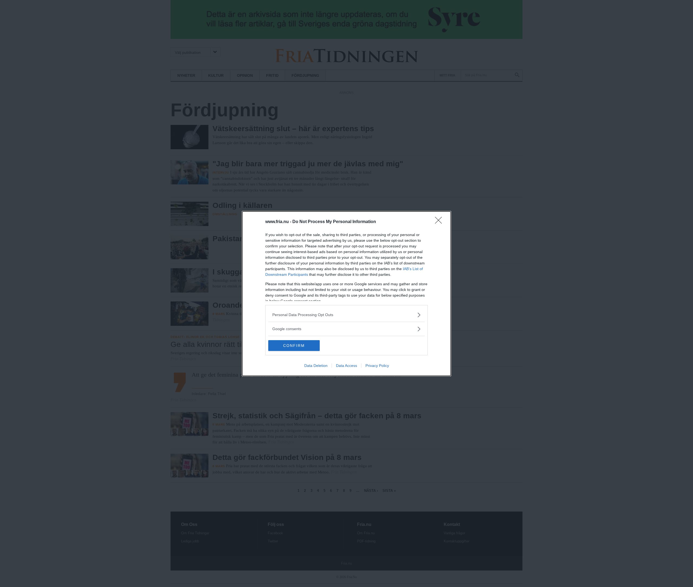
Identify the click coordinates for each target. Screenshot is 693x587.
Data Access (346, 365)
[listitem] (346, 315)
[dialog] (346, 293)
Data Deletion (316, 365)
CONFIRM (294, 345)
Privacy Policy (377, 365)
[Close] (440, 222)
